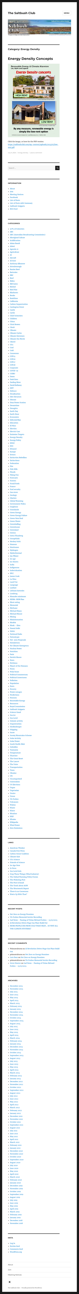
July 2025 (14, 992)
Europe (13, 452)
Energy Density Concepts (30, 59)
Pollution (13, 680)
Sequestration (15, 724)
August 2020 (15, 1162)
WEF (12, 816)
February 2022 (16, 1110)
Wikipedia (14, 822)
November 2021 (16, 1119)
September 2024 (16, 1021)
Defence (13, 391)
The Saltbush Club (21, 13)
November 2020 (16, 1154)
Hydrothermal (16, 553)
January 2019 (15, 1217)
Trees (12, 770)
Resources (14, 704)
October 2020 (15, 1157)
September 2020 (16, 1160)
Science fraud (15, 712)
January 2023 (15, 1079)
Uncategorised (16, 779)
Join (11, 192)
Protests (13, 698)
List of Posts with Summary (21, 203)
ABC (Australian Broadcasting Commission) (27, 235)
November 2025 (16, 989)
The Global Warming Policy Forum (24, 877)
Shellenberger (15, 727)
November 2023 (16, 1050)
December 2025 (16, 986)
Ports (12, 686)
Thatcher (13, 756)
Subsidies (14, 747)
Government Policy (18, 504)
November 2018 (16, 1223)
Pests (12, 660)
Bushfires (14, 298)
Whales (13, 819)
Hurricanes (14, 547)
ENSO (12, 443)
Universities (15, 782)
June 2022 (14, 1099)
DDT (12, 388)
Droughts (14, 408)
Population (14, 683)
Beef (12, 278)
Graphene (14, 507)
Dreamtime (14, 405)
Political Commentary (19, 675)
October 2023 (15, 1052)
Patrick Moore (15, 657)
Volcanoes (14, 802)
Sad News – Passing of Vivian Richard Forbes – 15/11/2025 (33, 920)
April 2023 (14, 1070)
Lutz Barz (14, 957)
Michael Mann (16, 611)
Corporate (14, 368)
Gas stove (14, 492)
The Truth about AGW (19, 886)
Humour (13, 544)
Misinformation (16, 620)
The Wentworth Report (19, 888)
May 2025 (14, 997)
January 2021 (15, 1148)
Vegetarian (14, 790)
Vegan (12, 787)
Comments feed (16, 1249)
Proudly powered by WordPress (32, 1288)
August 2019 (15, 1197)
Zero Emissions (16, 828)
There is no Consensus (19, 891)
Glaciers (13, 498)
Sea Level (14, 718)
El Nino (13, 426)
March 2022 (15, 1107)
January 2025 (15, 1009)
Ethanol (13, 449)
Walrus (13, 805)
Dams (12, 376)
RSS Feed (13, 209)
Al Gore (13, 261)
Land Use (13, 582)
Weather (13, 813)
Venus (12, 796)
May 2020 (14, 1171)
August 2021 (15, 1128)
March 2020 (15, 1177)
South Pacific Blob (17, 744)
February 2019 (16, 1215)
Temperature (15, 753)
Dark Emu (14, 379)
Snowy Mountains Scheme (21, 735)
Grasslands (14, 510)
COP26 (12, 359)
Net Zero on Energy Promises (22, 914)
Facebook (14, 197)
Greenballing (15, 524)
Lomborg (13, 594)
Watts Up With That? (18, 894)
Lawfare (13, 588)
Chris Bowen (15, 324)
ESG (11, 446)
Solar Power (15, 741)
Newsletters (15, 643)
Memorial (14, 605)
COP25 (12, 356)
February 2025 (16, 1006)
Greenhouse (15, 527)
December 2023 (16, 1047)
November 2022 (16, 1084)
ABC (11, 232)
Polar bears (14, 672)
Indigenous (14, 567)
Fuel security (15, 489)
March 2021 (14, 1142)
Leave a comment (36, 153)
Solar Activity (15, 738)
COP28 (12, 365)
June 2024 (14, 1029)
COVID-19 (14, 371)
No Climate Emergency (19, 646)
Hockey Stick (15, 541)
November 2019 (16, 1189)
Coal (11, 348)
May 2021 (14, 1136)
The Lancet (14, 761)
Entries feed (15, 1246)
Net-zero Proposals (18, 640)
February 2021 (15, 1145)
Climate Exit (15, 857)
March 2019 (15, 1212)
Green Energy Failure (18, 515)
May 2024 (14, 1032)
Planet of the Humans (19, 666)
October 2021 (15, 1122)
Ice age (13, 559)
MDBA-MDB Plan (17, 599)
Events (13, 455)
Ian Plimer (14, 556)
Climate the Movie (17, 339)
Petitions (13, 663)
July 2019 (13, 1200)
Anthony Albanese (17, 264)
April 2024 (14, 1035)
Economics (14, 417)
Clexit (12, 327)
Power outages (16, 692)
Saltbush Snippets (17, 206)
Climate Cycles (16, 333)
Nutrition (14, 651)
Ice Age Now (15, 865)
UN (11, 776)
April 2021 (14, 1139)
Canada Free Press (17, 851)
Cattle (12, 313)
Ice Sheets (14, 562)
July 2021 (13, 1131)
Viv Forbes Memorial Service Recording (26, 917)
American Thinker (17, 848)
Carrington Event (17, 307)
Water (12, 811)
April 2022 (14, 1105)
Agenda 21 (14, 249)
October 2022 (15, 1087)
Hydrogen (14, 550)
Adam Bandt (15, 243)
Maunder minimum (18, 596)
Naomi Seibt (15, 628)
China (12, 321)
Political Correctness (18, 677)
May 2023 (14, 1067)
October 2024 (15, 1018)
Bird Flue (13, 290)
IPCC (12, 573)
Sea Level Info (15, 871)
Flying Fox (14, 475)
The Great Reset (16, 759)
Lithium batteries (17, 591)
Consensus (14, 353)
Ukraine (13, 773)
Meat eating (15, 602)
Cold (12, 350)
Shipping (13, 730)
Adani (12, 246)
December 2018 (16, 1220)
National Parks (16, 634)
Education (14, 423)
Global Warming (16, 501)
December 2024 (16, 1012)
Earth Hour (14, 414)
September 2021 (16, 1125)
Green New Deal (16, 518)
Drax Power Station (18, 402)
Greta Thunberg (16, 536)
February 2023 (16, 1076)
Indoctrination (16, 570)
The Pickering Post (17, 880)
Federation (14, 463)
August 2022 (15, 1093)
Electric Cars (15, 431)
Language (14, 585)
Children (13, 319)
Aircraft (13, 258)
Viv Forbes (14, 799)
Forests (13, 481)
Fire (11, 466)
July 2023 (13, 1061)
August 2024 (15, 1024)
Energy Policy (15, 440)
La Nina (13, 579)
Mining (13, 617)
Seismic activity (16, 721)
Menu (67, 13)
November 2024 (16, 1015)
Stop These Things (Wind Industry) (24, 874)
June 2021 (14, 1134)
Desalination (15, 394)
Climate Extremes (17, 336)
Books (12, 295)
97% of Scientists (17, 229)
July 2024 (14, 1026)
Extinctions (14, 460)
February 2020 (16, 1180)
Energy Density (23, 153)
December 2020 (16, 1151)
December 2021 (16, 1116)
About (12, 189)
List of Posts (15, 200)
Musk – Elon (15, 625)
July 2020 (14, 1165)
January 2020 (15, 1183)
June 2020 (14, 1168)
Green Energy (15, 512)
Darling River (15, 382)
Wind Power (15, 825)
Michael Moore (16, 614)
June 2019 (14, 1203)
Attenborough (16, 266)
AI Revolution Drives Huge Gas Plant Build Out (29, 923)
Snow (12, 732)
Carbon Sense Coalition (19, 854)
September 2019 (16, 1194)
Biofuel (13, 287)
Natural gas (14, 637)
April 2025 (14, 1000)
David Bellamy (16, 385)
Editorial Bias (15, 420)
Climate (13, 330)
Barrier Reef (15, 269)
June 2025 (14, 995)
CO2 (11, 345)
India (12, 565)
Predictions (14, 695)
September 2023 (16, 1055)
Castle (12, 310)
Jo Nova (13, 868)
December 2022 (16, 1081)
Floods (12, 472)
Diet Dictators (15, 397)
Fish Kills (13, 469)
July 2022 (14, 1096)
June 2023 (14, 1064)
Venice (12, 793)
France (13, 486)
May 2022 (14, 1102)
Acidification (15, 240)
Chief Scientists (16, 316)
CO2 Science (15, 859)
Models (13, 622)
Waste (12, 808)
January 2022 (15, 1113)
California (14, 301)
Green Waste (15, 521)
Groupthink (15, 539)
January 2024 (15, 1044)
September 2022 (16, 1090)
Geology (13, 495)
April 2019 (14, 1209)
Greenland (14, 530)
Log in (12, 1243)
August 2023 (15, 1058)
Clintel (12, 342)
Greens (13, 533)
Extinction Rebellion (18, 457)
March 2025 (15, 1003)
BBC (11, 275)
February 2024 (16, 1041)
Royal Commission (17, 706)
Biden (12, 281)
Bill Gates (14, 284)
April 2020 (14, 1174)
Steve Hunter (15, 963)
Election (13, 429)
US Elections (15, 785)
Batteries (13, 272)
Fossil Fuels (14, 484)
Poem (12, 669)
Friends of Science (17, 862)
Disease (13, 400)
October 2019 (15, 1191)
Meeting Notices (16, 194)
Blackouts (14, 293)
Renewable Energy (17, 701)
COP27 (12, 362)
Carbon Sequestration (19, 304)
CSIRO (12, 374)
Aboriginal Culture (17, 238)
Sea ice (13, 715)
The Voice (14, 764)
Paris (12, 654)
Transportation (16, 767)
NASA (12, 631)
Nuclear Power (16, 649)
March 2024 (15, 1038)
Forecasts (14, 478)
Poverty (13, 689)
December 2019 (16, 1186)
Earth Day (14, 411)
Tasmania (14, 750)
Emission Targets (17, 434)
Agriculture (14, 252)
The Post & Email (17, 883)
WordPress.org (16, 1252)
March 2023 (15, 1073)
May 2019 (14, 1206)
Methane (13, 608)
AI (11, 255)
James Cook (14, 576)
